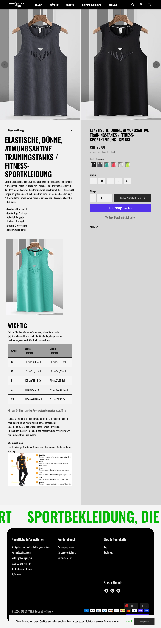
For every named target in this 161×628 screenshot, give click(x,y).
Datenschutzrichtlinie (21, 563)
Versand (93, 152)
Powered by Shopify (44, 611)
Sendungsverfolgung (67, 552)
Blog (105, 547)
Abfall (129, 621)
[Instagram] (112, 591)
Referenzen (17, 574)
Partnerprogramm (66, 547)
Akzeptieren (144, 621)
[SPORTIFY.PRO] (17, 5)
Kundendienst (66, 539)
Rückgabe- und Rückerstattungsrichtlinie (31, 547)
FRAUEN (38, 4)
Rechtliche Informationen (28, 539)
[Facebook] (106, 591)
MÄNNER (54, 4)
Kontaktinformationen (22, 569)
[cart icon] (149, 5)
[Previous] (4, 64)
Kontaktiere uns (65, 558)
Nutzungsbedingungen (22, 558)
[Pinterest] (118, 591)
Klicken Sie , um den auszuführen (37, 410)
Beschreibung (16, 130)
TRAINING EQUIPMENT (91, 4)
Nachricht (108, 552)
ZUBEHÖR (70, 4)
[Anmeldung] (141, 5)
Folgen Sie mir (112, 583)
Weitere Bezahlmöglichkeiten (120, 217)
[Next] (156, 64)
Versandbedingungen (21, 552)
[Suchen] (133, 5)
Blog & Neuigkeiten (115, 539)
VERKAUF (113, 4)
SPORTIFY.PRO (27, 611)
